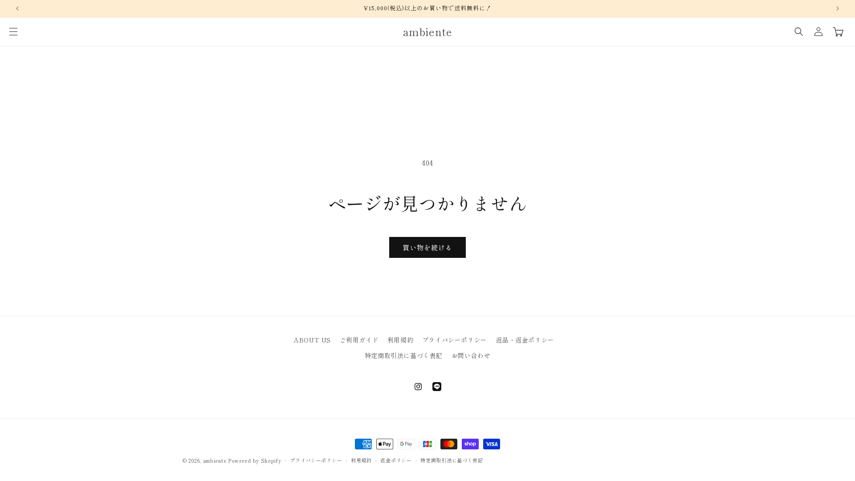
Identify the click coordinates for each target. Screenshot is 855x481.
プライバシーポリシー (454, 339)
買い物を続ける (427, 247)
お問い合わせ (471, 355)
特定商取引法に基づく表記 (404, 355)
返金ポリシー (395, 460)
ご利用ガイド (359, 339)
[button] (13, 31)
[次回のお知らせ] (837, 8)
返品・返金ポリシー (525, 339)
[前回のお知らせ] (17, 8)
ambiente (215, 460)
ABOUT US (312, 339)
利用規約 (400, 339)
